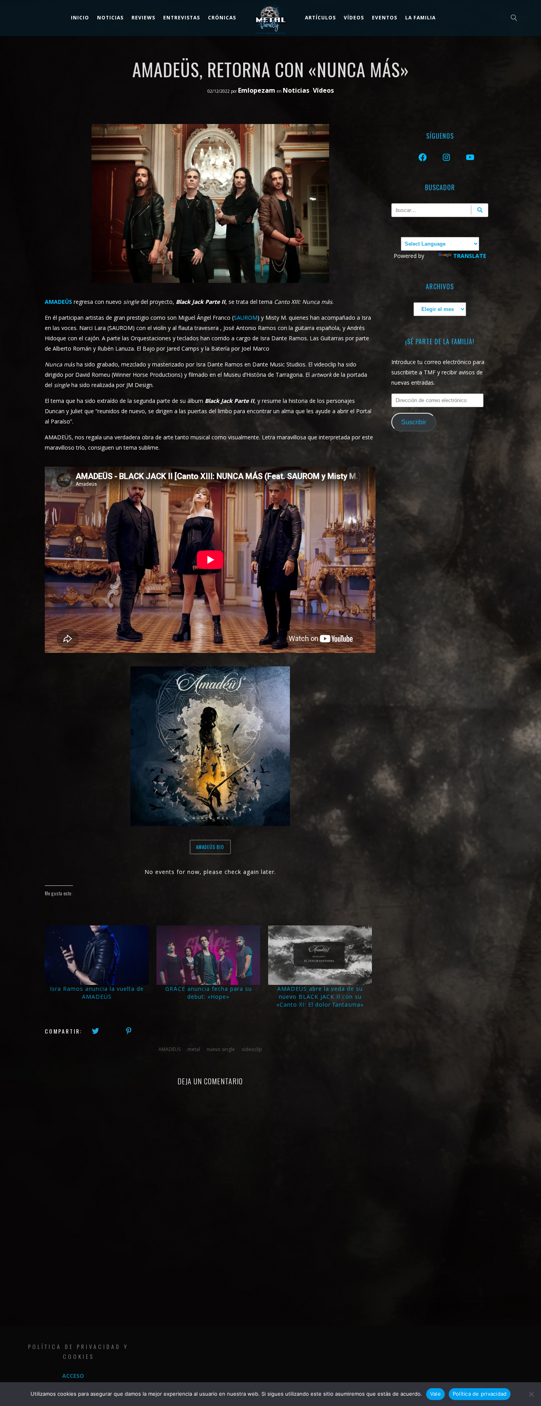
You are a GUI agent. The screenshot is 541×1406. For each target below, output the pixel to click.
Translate (469, 255)
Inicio (80, 17)
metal (193, 1049)
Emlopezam (257, 90)
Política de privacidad (480, 1394)
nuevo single (221, 1049)
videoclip (252, 1049)
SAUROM (245, 317)
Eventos (384, 17)
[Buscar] (479, 210)
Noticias (110, 17)
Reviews (143, 17)
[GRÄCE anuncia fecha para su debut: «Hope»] (208, 955)
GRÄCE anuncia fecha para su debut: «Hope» (208, 992)
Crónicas (222, 17)
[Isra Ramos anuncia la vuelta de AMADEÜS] (97, 955)
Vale (435, 1394)
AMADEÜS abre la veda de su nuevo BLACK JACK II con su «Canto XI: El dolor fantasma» (320, 996)
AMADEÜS (58, 301)
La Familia (420, 17)
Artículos (320, 17)
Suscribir (413, 422)
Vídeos (354, 17)
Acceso (73, 1375)
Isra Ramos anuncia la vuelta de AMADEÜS (97, 992)
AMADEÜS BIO (210, 847)
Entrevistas (181, 17)
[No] (531, 1394)
